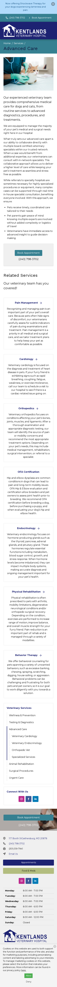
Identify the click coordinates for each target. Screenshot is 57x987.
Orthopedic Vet (21, 750)
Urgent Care (16, 777)
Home (7, 43)
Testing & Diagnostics (21, 722)
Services (18, 43)
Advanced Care (18, 729)
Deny (28, 981)
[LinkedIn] (35, 799)
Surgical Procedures (21, 770)
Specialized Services (23, 757)
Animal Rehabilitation (21, 764)
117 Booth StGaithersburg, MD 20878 (28, 838)
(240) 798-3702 (29, 259)
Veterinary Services (19, 708)
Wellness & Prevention (22, 715)
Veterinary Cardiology (24, 736)
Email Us (13, 854)
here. (23, 970)
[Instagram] (21, 799)
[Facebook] (28, 799)
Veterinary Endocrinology (27, 743)
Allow (28, 975)
